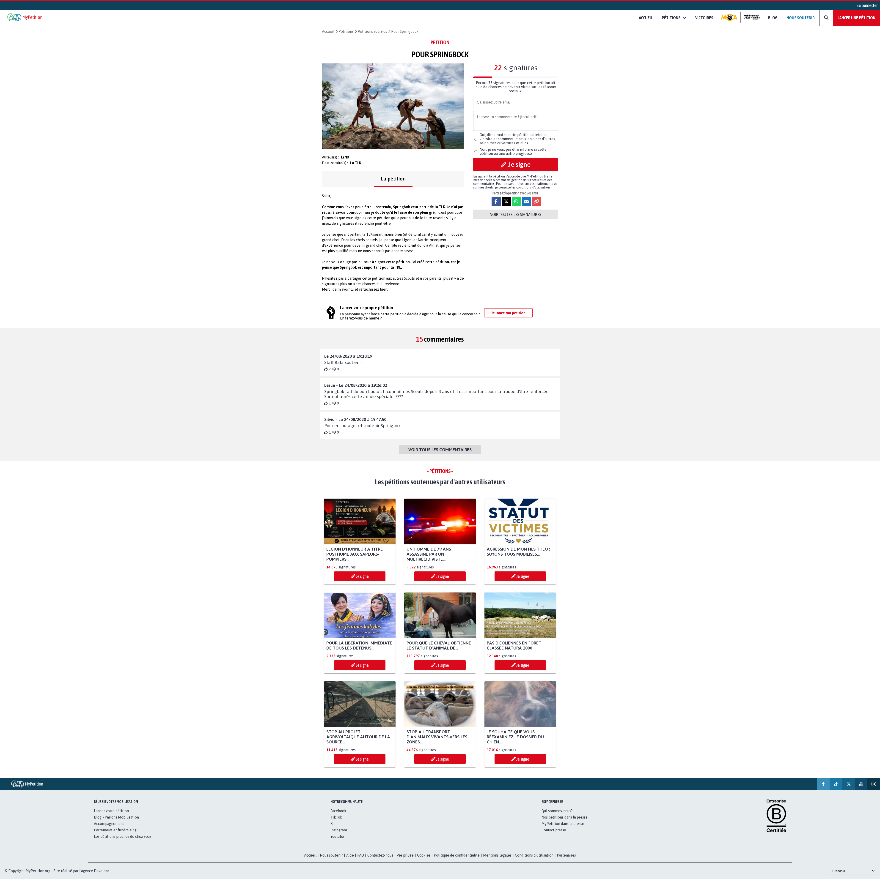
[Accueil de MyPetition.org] (25, 18)
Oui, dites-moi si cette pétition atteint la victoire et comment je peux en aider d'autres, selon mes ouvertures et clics (518, 139)
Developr (101, 871)
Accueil (646, 17)
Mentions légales (497, 855)
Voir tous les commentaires (440, 449)
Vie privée (405, 855)
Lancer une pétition (856, 17)
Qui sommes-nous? (557, 811)
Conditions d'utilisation (534, 855)
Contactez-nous (380, 855)
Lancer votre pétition (111, 811)
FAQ (360, 855)
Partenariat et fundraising (115, 830)
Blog (772, 17)
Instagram (338, 830)
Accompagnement (109, 824)
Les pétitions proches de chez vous (122, 836)
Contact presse (554, 830)
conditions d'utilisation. (533, 187)
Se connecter (867, 5)
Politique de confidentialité (457, 855)
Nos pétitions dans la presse (565, 817)
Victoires (704, 17)
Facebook (338, 811)
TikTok (336, 817)
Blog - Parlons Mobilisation (116, 817)
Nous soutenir (800, 17)
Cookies (423, 855)
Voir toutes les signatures (515, 214)
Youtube (337, 836)
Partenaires (566, 855)
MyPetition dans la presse (563, 824)
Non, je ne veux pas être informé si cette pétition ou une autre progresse (513, 151)
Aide (350, 855)
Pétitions (346, 31)
